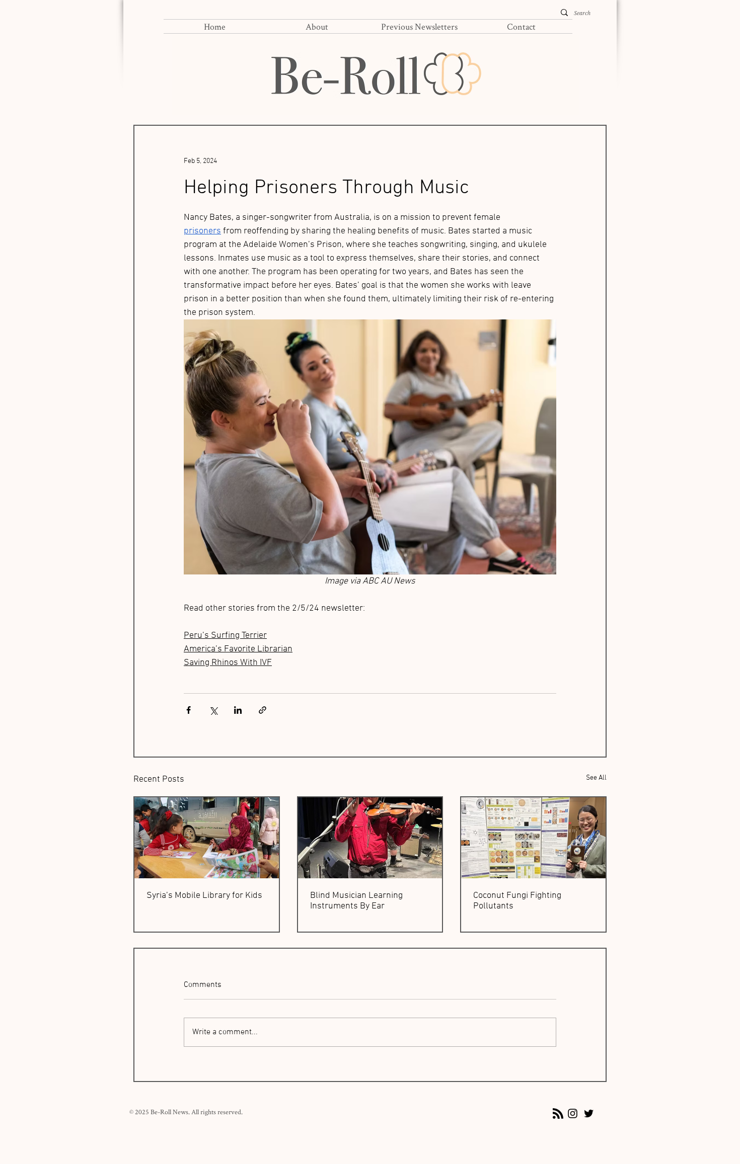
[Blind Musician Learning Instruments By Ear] (370, 837)
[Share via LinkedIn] (238, 710)
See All (596, 778)
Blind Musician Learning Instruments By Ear (356, 900)
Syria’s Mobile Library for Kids (204, 895)
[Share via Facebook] (188, 710)
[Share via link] (262, 710)
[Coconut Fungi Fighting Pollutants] (533, 837)
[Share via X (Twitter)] (213, 710)
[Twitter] (588, 1113)
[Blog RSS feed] (558, 1114)
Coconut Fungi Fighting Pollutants (517, 900)
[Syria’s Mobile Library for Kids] (206, 837)
